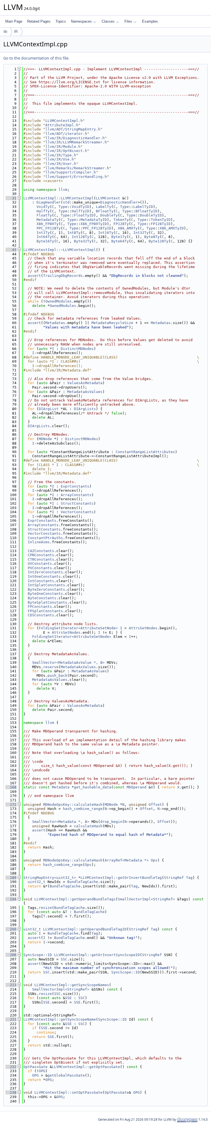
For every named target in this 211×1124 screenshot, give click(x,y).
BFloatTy (104, 211)
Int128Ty (80, 237)
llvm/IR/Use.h (59, 159)
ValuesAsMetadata (84, 383)
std (66, 202)
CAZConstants (41, 551)
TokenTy (121, 220)
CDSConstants (41, 615)
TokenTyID (161, 220)
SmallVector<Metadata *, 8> (60, 822)
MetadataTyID (93, 220)
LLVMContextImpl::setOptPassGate (68, 1092)
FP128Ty (121, 224)
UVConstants (40, 563)
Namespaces (81, 21)
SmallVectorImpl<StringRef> (146, 899)
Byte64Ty (120, 241)
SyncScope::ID (37, 955)
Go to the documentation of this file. (36, 58)
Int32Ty (141, 233)
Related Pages (39, 21)
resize (45, 908)
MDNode (45, 439)
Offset (155, 804)
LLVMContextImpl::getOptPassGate (86, 1067)
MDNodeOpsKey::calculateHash (72, 804)
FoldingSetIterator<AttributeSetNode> (78, 628)
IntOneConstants (44, 576)
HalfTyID (80, 211)
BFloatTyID (146, 211)
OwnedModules (58, 301)
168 (10, 787)
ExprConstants (75, 486)
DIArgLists (85, 409)
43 (10, 250)
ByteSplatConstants (47, 602)
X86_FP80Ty (48, 224)
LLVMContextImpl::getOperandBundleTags (75, 899)
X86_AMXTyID (172, 228)
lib (5, 32)
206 (10, 955)
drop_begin (111, 822)
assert (34, 276)
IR (16, 32)
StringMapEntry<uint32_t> (49, 878)
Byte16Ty (45, 241)
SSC (64, 959)
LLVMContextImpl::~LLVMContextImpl (59, 250)
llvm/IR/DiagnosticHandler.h (75, 138)
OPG (42, 1071)
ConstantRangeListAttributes (145, 452)
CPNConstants (41, 555)
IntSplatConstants (46, 585)
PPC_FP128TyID (97, 228)
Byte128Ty (158, 241)
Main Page (13, 21)
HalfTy (43, 211)
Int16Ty (105, 233)
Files (128, 21)
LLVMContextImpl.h (64, 121)
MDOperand (136, 787)
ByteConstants (42, 598)
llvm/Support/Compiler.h (70, 172)
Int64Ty (44, 237)
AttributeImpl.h (61, 125)
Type (63, 207)
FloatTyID (84, 215)
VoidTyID (80, 207)
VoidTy (43, 207)
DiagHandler (49, 202)
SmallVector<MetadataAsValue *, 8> (68, 662)
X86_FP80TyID (93, 224)
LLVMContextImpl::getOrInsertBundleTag (121, 878)
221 (10, 1019)
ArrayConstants (76, 495)
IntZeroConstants (45, 572)
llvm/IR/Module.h (62, 146)
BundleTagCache (82, 882)
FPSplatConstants (45, 611)
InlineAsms (39, 542)
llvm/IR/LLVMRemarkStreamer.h (76, 142)
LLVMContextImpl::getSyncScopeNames (71, 985)
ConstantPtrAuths (45, 538)
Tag (189, 878)
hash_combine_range (82, 809)
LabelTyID (143, 207)
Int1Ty (43, 233)
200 (10, 929)
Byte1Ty (119, 237)
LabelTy (103, 207)
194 (10, 899)
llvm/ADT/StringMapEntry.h (72, 129)
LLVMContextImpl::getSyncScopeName (59, 1019)
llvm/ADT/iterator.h (66, 134)
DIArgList (49, 409)
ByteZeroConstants (46, 589)
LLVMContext (108, 198)
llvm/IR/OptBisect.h (66, 151)
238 (10, 1092)
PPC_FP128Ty (49, 228)
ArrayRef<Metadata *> (127, 860)
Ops (154, 860)
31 (10, 198)
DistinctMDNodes (77, 349)
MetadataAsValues (84, 392)
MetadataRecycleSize (112, 323)
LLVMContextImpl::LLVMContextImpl (58, 198)
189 (10, 878)
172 (10, 804)
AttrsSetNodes (143, 628)
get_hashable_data (92, 787)
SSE (68, 998)
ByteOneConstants (45, 594)
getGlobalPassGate (66, 1075)
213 (10, 985)
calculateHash (88, 826)
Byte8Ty (152, 237)
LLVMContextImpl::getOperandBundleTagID (85, 929)
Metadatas (55, 323)
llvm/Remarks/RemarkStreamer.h (77, 168)
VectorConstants (77, 512)
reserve (51, 667)
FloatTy (44, 215)
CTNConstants (41, 559)
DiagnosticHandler (119, 202)
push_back (57, 675)
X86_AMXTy (128, 228)
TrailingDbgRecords (63, 276)
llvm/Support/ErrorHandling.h (76, 177)
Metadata (61, 787)
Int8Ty (73, 233)
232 (10, 1067)
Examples (150, 21)
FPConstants (40, 606)
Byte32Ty (82, 241)
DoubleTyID (151, 215)
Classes (108, 21)
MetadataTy (48, 220)
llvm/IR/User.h (60, 164)
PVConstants (40, 568)
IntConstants (41, 581)
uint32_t (36, 882)
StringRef (174, 878)
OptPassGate (35, 1067)
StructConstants (77, 503)
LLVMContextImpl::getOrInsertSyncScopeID (97, 955)
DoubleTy (109, 215)
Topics (60, 21)
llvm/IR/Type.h (60, 155)
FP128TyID (161, 224)
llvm (63, 190)
